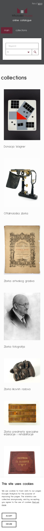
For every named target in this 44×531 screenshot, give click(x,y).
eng (40, 3)
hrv (34, 3)
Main (6, 30)
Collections (21, 30)
